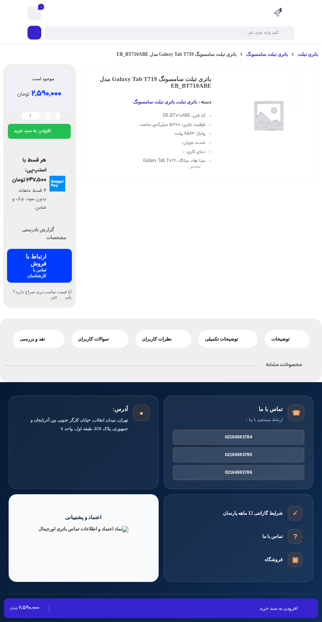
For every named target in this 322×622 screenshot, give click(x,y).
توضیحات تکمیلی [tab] (222, 339)
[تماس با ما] (295, 536)
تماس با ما (272, 536)
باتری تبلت (308, 54)
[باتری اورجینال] (278, 13)
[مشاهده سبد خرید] (34, 13)
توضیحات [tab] (281, 339)
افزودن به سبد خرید (32, 131)
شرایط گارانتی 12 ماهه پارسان (253, 513)
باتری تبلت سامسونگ (267, 54)
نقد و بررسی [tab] (33, 339)
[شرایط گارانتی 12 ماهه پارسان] (295, 513)
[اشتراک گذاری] (297, 105)
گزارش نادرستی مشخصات (44, 234)
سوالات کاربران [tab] (94, 339)
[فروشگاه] (295, 559)
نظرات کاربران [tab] (157, 339)
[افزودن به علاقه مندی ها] (297, 86)
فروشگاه (274, 559)
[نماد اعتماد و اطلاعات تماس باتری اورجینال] (83, 544)
